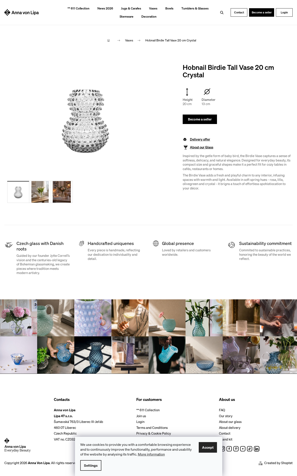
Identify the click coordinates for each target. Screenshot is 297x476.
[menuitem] (77, 8)
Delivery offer (200, 139)
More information (151, 454)
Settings (91, 465)
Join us (141, 416)
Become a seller (262, 12)
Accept (208, 447)
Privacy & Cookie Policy (153, 433)
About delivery (230, 427)
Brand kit (225, 439)
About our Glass (201, 147)
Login (284, 12)
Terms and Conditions (152, 427)
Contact (239, 12)
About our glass (230, 421)
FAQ (222, 410)
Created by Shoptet (278, 463)
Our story (226, 416)
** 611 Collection (148, 410)
